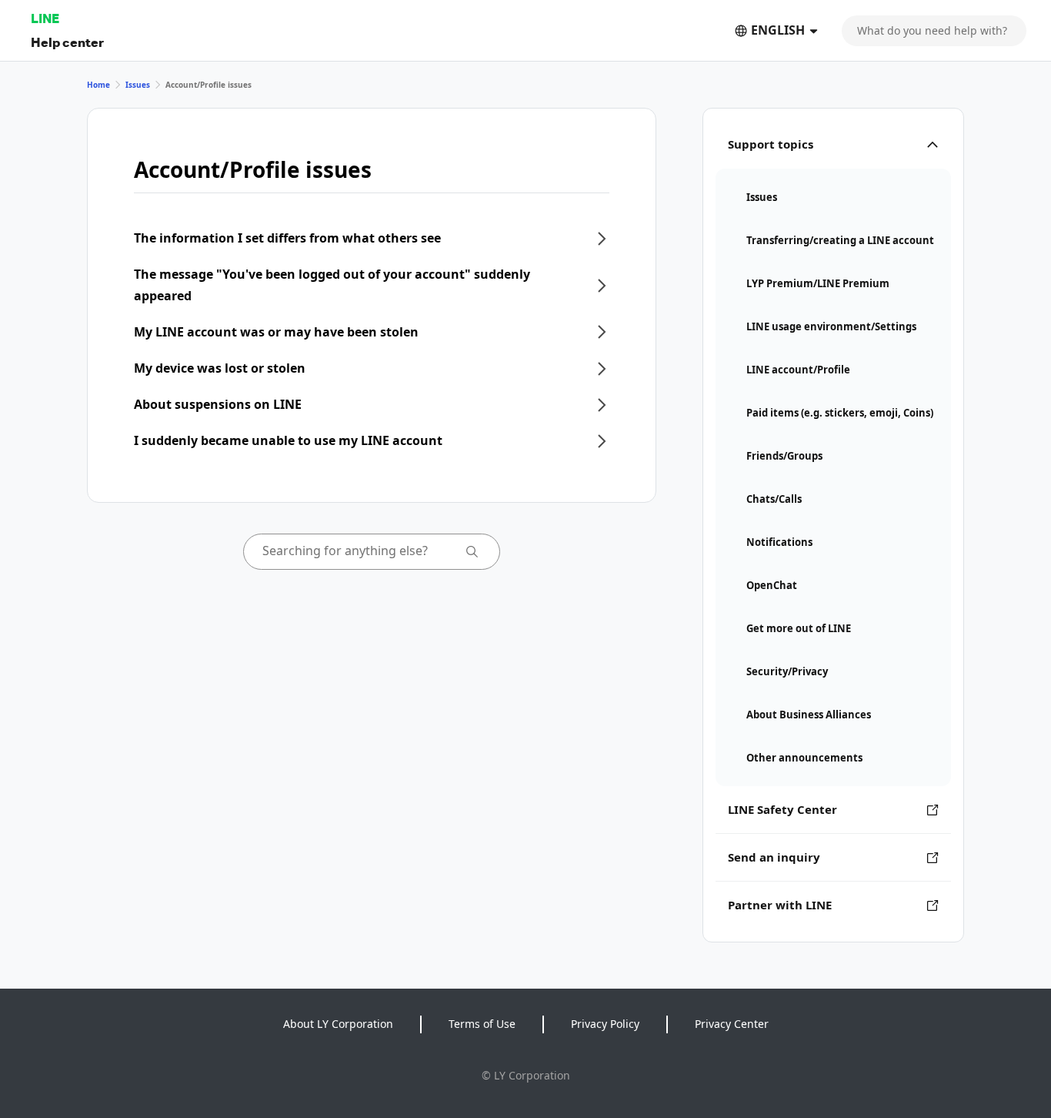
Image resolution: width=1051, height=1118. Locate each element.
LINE (45, 18)
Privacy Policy (605, 1023)
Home (98, 84)
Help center (67, 42)
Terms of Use (482, 1023)
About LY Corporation (338, 1023)
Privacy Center (732, 1023)
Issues (137, 84)
